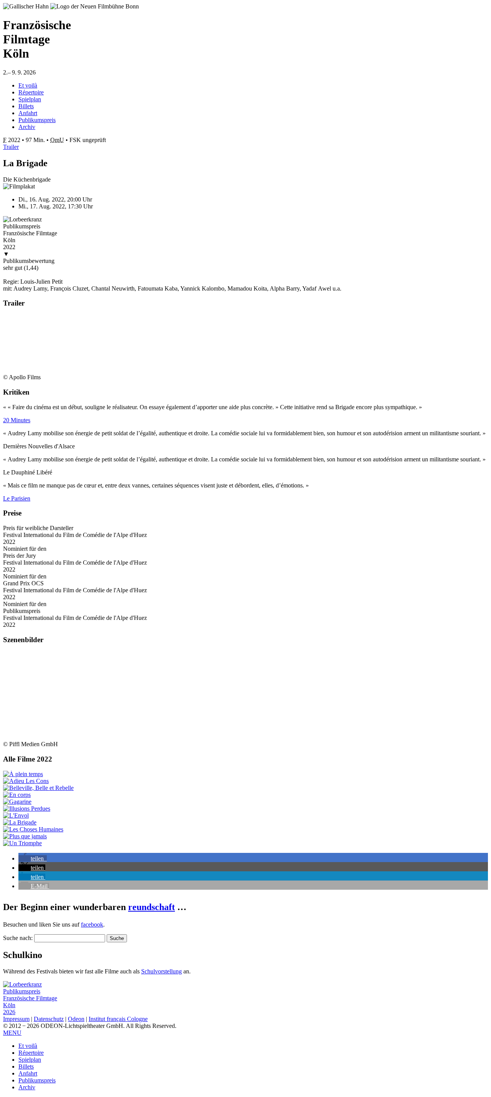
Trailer (11, 147)
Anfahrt (27, 113)
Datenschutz (49, 1019)
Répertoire (31, 92)
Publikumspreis (37, 120)
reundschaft (151, 907)
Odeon (76, 1019)
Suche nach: (18, 938)
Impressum (16, 1019)
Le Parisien (16, 498)
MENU (12, 1032)
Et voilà (27, 85)
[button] (32, 858)
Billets (26, 106)
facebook (92, 924)
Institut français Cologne (118, 1019)
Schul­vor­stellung (161, 971)
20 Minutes (16, 420)
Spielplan (29, 99)
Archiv (26, 127)
